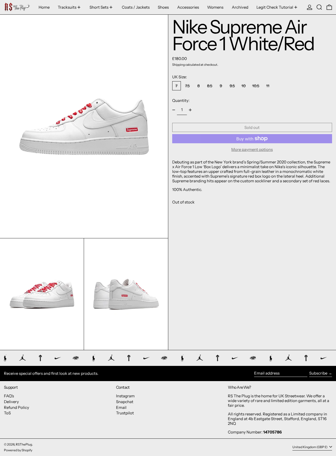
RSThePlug (24, 444)
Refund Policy (16, 407)
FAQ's (9, 395)
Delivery (11, 401)
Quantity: (181, 100)
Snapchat (124, 401)
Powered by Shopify (18, 450)
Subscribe (318, 373)
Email (121, 407)
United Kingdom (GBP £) (310, 447)
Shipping (178, 65)
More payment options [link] (252, 149)
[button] (319, 7)
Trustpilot (125, 412)
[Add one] (190, 110)
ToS (7, 412)
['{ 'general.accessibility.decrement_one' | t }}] (173, 110)
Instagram (125, 395)
